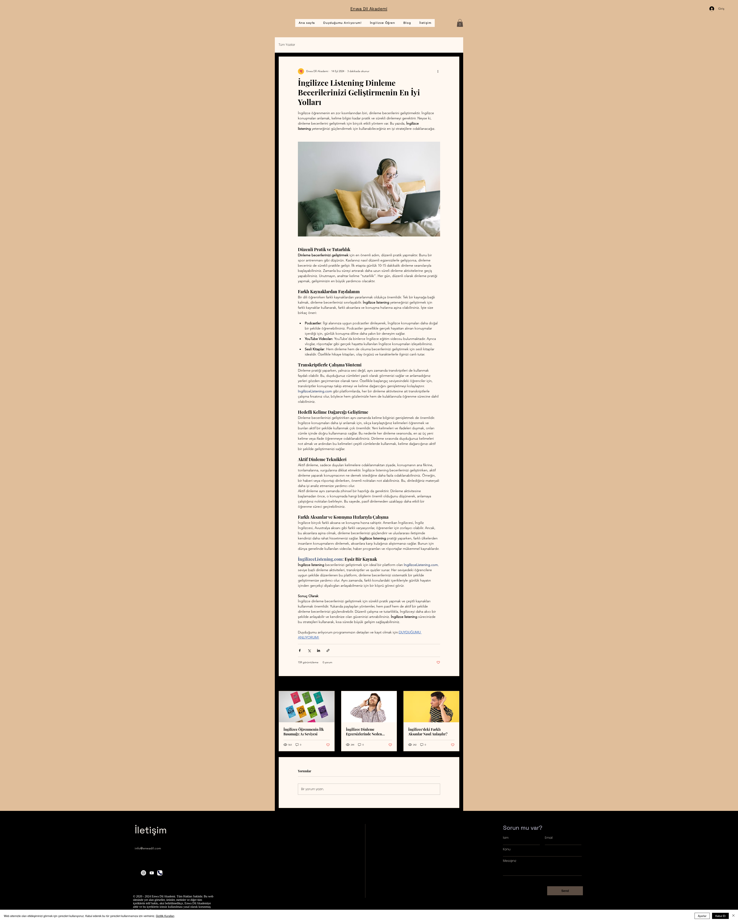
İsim (506, 837)
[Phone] (159, 872)
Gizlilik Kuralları (165, 916)
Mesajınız (509, 860)
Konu (506, 849)
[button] (460, 23)
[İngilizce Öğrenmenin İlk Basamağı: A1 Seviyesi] (306, 706)
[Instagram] (143, 872)
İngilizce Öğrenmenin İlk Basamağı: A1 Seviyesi (303, 731)
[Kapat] (733, 916)
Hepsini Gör (452, 684)
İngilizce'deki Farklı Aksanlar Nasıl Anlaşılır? (427, 731)
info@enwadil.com (148, 848)
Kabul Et (720, 916)
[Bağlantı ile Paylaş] (328, 650)
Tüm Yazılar (287, 45)
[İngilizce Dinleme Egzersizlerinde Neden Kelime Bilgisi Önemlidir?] (369, 706)
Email (549, 837)
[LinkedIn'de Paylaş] (318, 650)
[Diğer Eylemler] (437, 71)
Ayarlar (702, 916)
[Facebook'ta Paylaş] (300, 650)
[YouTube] (151, 872)
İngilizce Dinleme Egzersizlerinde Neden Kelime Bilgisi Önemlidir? (367, 731)
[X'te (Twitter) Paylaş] (309, 650)
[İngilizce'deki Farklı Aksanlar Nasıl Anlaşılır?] (431, 706)
